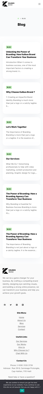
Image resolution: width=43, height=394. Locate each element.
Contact (21, 329)
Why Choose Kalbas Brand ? (20, 92)
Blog (9, 47)
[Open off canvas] (39, 4)
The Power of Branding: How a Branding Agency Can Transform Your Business (21, 196)
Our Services (12, 159)
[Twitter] (11, 305)
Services (21, 326)
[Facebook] (5, 305)
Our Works (21, 344)
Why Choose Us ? (21, 350)
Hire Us (21, 347)
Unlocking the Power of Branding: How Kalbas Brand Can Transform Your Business (21, 54)
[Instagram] (17, 305)
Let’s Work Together (16, 127)
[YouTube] (23, 305)
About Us (21, 320)
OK (22, 390)
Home (21, 317)
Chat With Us (21, 353)
